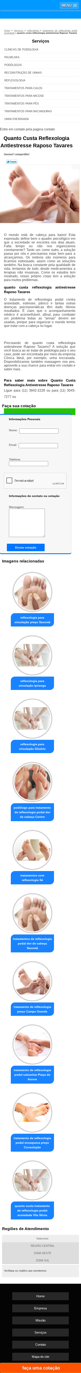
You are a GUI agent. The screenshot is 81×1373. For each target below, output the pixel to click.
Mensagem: (17, 507)
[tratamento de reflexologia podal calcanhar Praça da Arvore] (32, 1043)
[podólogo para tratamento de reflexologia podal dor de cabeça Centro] (32, 781)
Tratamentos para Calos (23, 88)
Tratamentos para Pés (21, 103)
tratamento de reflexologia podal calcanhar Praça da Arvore (32, 1074)
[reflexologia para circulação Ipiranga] (32, 654)
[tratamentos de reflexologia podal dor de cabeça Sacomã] (32, 912)
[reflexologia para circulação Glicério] (32, 717)
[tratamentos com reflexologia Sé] (32, 849)
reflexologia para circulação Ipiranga (32, 683)
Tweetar (11, 162)
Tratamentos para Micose (24, 95)
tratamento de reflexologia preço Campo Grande (32, 1009)
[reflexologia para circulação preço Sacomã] (32, 591)
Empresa (40, 1308)
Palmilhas (12, 57)
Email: (14, 444)
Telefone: (15, 459)
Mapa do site (40, 1356)
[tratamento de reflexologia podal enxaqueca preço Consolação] (32, 1111)
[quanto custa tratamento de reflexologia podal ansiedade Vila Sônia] (32, 1179)
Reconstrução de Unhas (23, 72)
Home (40, 1296)
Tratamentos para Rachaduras (28, 111)
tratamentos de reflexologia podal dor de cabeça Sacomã (32, 943)
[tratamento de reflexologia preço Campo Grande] (32, 980)
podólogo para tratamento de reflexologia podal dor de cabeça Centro (32, 812)
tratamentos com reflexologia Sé (32, 878)
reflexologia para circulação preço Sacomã (32, 620)
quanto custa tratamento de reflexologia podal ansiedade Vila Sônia (32, 1210)
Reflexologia (14, 80)
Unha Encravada (16, 119)
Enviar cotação (25, 547)
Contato (40, 1344)
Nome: (14, 430)
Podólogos (13, 65)
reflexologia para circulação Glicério (32, 746)
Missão (40, 1320)
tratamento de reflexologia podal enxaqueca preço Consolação (32, 1142)
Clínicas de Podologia (21, 49)
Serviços (40, 41)
